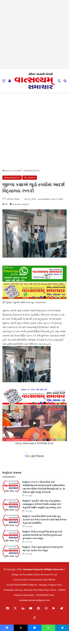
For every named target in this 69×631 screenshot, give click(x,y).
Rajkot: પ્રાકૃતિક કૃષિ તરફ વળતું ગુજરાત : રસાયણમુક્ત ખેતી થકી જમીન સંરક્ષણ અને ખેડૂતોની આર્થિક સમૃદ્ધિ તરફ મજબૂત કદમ (41, 504)
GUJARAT (17, 170)
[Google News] (34, 456)
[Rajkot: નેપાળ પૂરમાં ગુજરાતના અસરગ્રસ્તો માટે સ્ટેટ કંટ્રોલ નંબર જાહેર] (11, 551)
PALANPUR (29, 177)
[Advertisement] (34, 34)
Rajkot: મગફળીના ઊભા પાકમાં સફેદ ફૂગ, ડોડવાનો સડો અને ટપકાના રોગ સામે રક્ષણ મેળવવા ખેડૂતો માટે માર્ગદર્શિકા (44, 520)
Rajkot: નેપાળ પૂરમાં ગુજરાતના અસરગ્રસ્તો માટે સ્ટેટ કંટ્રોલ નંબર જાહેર (42, 548)
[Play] (34, 423)
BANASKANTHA (32, 170)
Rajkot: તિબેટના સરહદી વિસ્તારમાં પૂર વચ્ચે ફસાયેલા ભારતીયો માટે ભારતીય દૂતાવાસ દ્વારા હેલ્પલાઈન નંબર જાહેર (42, 535)
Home (7, 170)
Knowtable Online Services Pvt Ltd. (39, 574)
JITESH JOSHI (13, 199)
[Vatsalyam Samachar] (34, 80)
